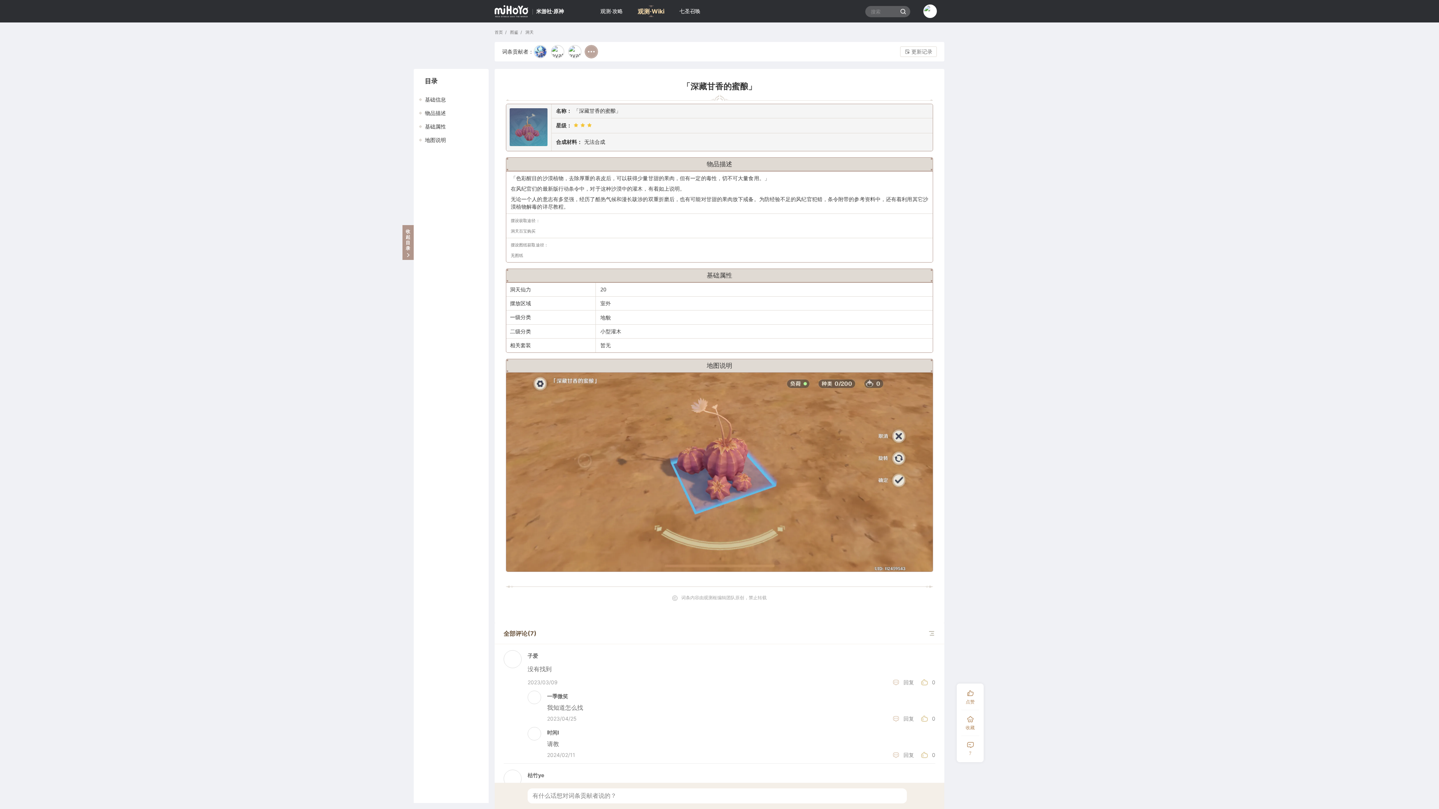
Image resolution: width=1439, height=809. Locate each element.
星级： (564, 125)
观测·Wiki (651, 11)
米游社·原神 (550, 11)
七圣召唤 (689, 11)
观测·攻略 (611, 11)
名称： (564, 110)
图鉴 (513, 32)
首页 (499, 32)
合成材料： (569, 141)
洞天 (529, 32)
